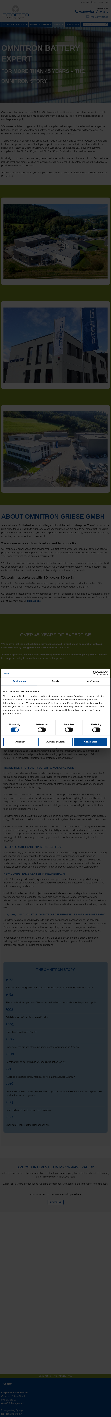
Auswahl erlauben (55, 742)
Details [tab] (55, 681)
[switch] (42, 729)
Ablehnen (20, 742)
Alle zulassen (90, 742)
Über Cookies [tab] (92, 681)
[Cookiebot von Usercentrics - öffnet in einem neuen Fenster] (95, 673)
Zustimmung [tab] (19, 681)
